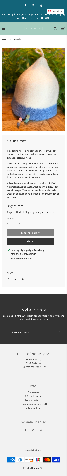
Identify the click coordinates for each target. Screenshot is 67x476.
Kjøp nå (30, 241)
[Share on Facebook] (8, 279)
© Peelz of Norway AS (32, 468)
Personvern (33, 392)
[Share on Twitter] (15, 279)
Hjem (4, 39)
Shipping (29, 212)
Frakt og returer (33, 400)
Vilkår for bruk (33, 408)
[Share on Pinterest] (22, 279)
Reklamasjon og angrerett (33, 404)
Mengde (10, 218)
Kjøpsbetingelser (33, 396)
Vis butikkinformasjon (21, 258)
